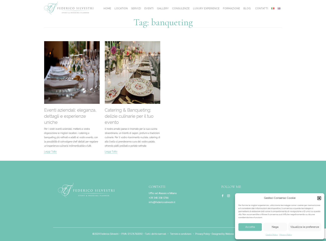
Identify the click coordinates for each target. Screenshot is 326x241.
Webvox (229, 234)
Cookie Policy (272, 235)
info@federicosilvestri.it (162, 202)
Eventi (149, 8)
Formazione (231, 8)
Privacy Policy (285, 235)
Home (107, 8)
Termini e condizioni (180, 234)
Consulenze (181, 8)
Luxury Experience (206, 8)
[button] (319, 198)
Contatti (261, 8)
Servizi (136, 8)
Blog (247, 8)
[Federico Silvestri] (68, 8)
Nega (275, 226)
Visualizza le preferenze (304, 226)
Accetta (250, 226)
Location (121, 8)
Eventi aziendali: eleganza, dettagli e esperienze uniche (70, 116)
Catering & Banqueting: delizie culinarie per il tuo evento (129, 116)
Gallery (163, 8)
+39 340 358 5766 (159, 197)
